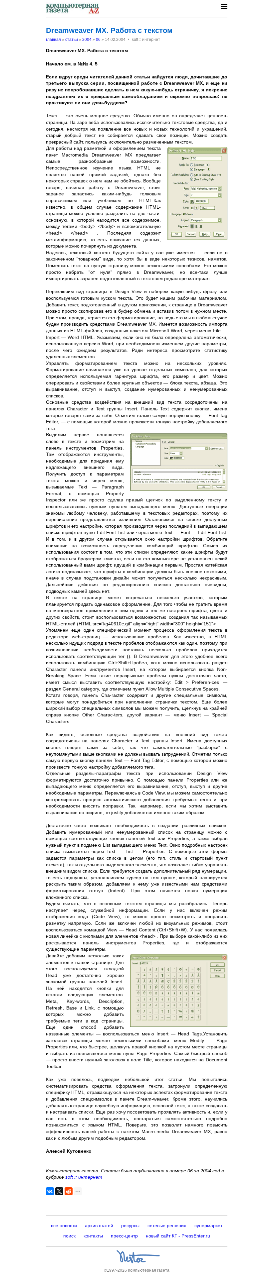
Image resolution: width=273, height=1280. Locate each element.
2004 (87, 39)
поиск (69, 1235)
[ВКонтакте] (50, 1191)
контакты (93, 1235)
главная (53, 39)
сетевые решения (166, 1225)
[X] (59, 1191)
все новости (64, 1225)
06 (98, 39)
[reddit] (69, 1191)
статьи (71, 39)
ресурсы (130, 1225)
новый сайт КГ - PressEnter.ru (178, 1235)
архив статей (99, 1225)
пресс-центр (124, 1235)
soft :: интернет (83, 1177)
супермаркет (208, 1225)
